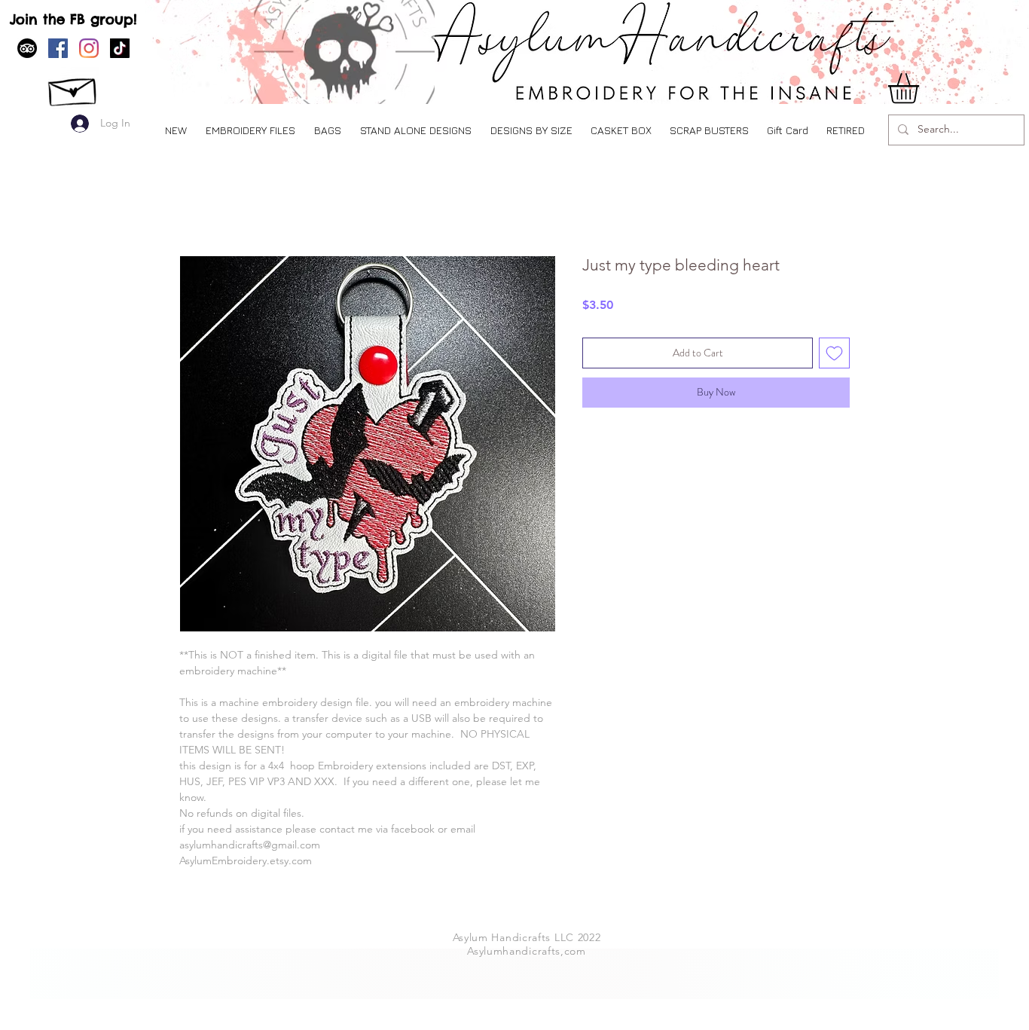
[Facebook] (58, 48)
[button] (250, 130)
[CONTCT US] (73, 88)
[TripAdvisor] (27, 48)
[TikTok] (120, 48)
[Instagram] (89, 48)
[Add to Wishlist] (834, 353)
